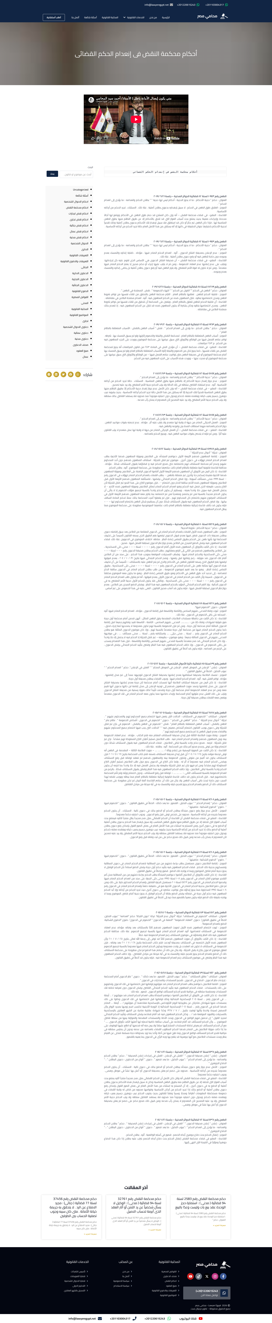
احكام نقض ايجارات (78, 213)
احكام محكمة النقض (77, 207)
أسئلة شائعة (90, 17)
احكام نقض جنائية (79, 225)
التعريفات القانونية (79, 255)
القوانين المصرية (80, 297)
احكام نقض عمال (79, 231)
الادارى (84, 249)
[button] (78, 374)
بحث (52, 174)
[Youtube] (190, 1276)
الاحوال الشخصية (79, 243)
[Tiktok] (198, 1276)
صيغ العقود (82, 350)
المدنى (84, 303)
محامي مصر (207, 15)
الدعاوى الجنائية (80, 285)
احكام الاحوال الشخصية (76, 201)
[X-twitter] (207, 1276)
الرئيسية (166, 17)
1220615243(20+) (207, 1290)
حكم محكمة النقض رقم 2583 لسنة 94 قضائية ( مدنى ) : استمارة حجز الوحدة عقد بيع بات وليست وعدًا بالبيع (200, 1203)
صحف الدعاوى (80, 344)
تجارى (85, 320)
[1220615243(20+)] (224, 1293)
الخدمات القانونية (135, 17)
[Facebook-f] (223, 1276)
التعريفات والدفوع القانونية (74, 261)
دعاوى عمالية (81, 332)
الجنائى (84, 267)
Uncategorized (80, 189)
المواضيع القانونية (79, 315)
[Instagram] (215, 1276)
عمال (85, 356)
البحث (90, 167)
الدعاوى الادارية (80, 273)
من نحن (153, 17)
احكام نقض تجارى (79, 219)
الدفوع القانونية (80, 291)
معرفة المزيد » (219, 1226)
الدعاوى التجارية (80, 279)
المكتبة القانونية (110, 17)
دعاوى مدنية (81, 338)
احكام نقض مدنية (79, 237)
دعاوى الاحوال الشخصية (75, 326)
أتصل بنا (75, 17)
